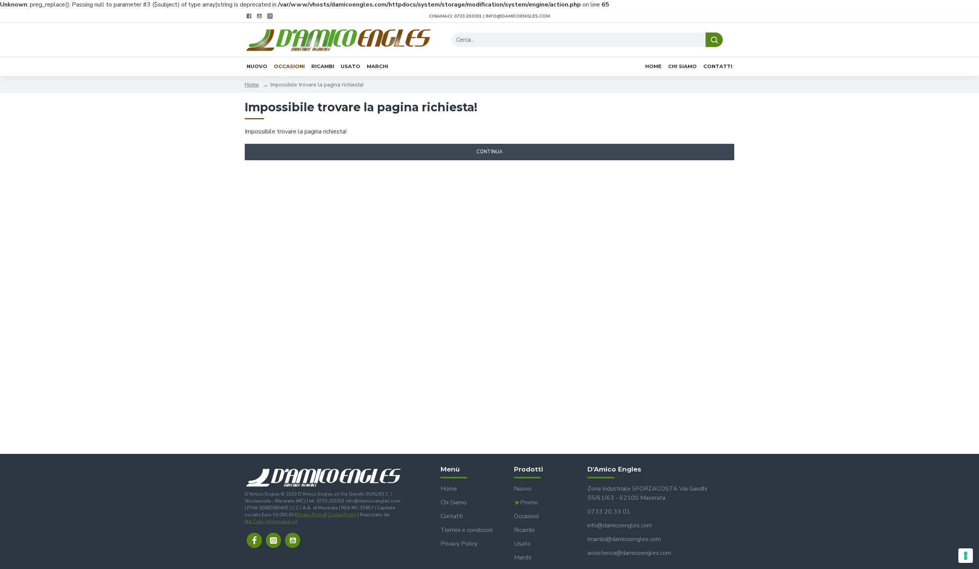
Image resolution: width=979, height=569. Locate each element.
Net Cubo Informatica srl (271, 522)
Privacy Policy (310, 515)
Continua (489, 151)
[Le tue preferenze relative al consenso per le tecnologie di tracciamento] (965, 555)
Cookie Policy (341, 515)
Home (252, 84)
